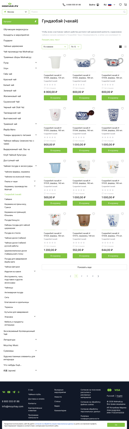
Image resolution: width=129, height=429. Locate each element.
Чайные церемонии (13, 46)
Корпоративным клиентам (35, 409)
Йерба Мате (9, 129)
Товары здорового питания (17, 135)
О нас (30, 390)
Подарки (8, 40)
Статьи (57, 401)
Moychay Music (11, 345)
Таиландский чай (12, 113)
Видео (57, 406)
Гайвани (8, 199)
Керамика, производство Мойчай (16, 188)
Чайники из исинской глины (17, 176)
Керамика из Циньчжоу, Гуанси (15, 205)
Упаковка (9, 317)
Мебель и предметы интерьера (14, 323)
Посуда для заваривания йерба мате (16, 260)
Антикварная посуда (14, 292)
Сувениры (9, 351)
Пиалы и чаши (11, 181)
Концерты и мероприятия (16, 35)
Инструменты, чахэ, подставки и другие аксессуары (14, 279)
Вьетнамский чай (12, 118)
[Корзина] (125, 4)
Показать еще (84, 267)
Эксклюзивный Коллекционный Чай (19, 332)
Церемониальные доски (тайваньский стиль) (16, 252)
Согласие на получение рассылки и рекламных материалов (91, 393)
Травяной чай (10, 124)
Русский (110, 396)
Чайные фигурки (12, 267)
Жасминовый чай (12, 96)
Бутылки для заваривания (16, 312)
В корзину (56, 98)
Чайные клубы (34, 394)
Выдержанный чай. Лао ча (17, 149)
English (119, 396)
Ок (116, 425)
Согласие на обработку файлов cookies (91, 403)
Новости (58, 397)
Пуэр (6, 62)
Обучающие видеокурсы (16, 29)
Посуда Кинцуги (12, 220)
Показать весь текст (51, 40)
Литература (9, 339)
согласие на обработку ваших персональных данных (54, 424)
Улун (6, 68)
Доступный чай (11, 160)
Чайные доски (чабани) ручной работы (15, 244)
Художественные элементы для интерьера (19, 358)
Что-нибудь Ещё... (12, 365)
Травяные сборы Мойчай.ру (17, 57)
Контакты (32, 403)
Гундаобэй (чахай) (50, 81)
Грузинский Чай (12, 101)
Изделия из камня (13, 271)
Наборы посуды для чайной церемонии (17, 226)
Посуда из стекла (12, 233)
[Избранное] (120, 4)
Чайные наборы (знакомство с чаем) (19, 142)
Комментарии (60, 410)
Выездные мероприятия (60, 391)
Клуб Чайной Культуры (15, 155)
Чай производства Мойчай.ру (18, 51)
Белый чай (9, 85)
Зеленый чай (10, 90)
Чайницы (9, 287)
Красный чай (10, 79)
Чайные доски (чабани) (15, 238)
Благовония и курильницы (17, 302)
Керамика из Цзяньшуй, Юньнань (15, 213)
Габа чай (8, 74)
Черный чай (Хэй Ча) (14, 107)
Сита (7, 297)
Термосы (9, 307)
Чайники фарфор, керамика (17, 172)
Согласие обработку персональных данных (90, 410)
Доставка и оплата (36, 399)
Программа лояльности (33, 416)
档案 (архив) (10, 370)
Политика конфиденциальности (90, 417)
